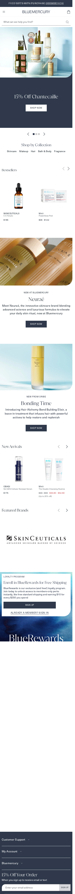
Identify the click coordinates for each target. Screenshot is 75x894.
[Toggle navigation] (4, 12)
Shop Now (36, 108)
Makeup (23, 151)
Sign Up (29, 605)
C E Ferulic (8, 216)
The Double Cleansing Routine (52, 489)
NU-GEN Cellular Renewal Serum (17, 489)
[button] (68, 11)
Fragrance (59, 151)
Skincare (12, 151)
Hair (33, 151)
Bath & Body (45, 151)
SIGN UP (65, 887)
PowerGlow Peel (46, 216)
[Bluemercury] (36, 11)
